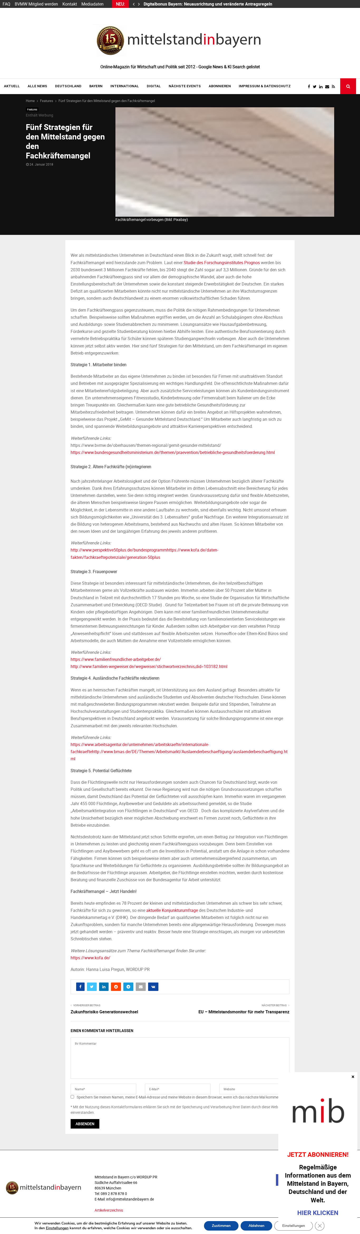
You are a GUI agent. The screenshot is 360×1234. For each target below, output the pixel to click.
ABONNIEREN (220, 86)
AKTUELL (12, 86)
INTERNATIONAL (124, 86)
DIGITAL (154, 86)
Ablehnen (256, 1225)
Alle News (37, 86)
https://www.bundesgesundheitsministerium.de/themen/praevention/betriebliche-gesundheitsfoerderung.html (173, 452)
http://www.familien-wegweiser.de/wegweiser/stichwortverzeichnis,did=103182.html (149, 666)
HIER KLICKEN (317, 1212)
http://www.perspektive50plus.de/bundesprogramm (119, 550)
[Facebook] (310, 87)
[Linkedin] (322, 87)
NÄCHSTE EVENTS (185, 86)
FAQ (6, 4)
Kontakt (69, 4)
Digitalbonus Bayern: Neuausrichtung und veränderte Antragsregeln (208, 4)
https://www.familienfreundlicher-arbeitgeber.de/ (116, 659)
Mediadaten (92, 4)
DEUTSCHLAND (68, 86)
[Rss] (335, 87)
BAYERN (96, 86)
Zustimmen (221, 1225)
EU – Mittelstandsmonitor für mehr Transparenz (243, 1012)
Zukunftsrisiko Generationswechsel (104, 1012)
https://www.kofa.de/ (90, 958)
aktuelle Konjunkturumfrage (172, 910)
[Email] (328, 87)
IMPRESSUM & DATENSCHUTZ (265, 86)
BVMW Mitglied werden (36, 4)
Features (32, 109)
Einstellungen (57, 1228)
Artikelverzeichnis (109, 1210)
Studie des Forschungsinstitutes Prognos (222, 262)
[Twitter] (316, 87)
